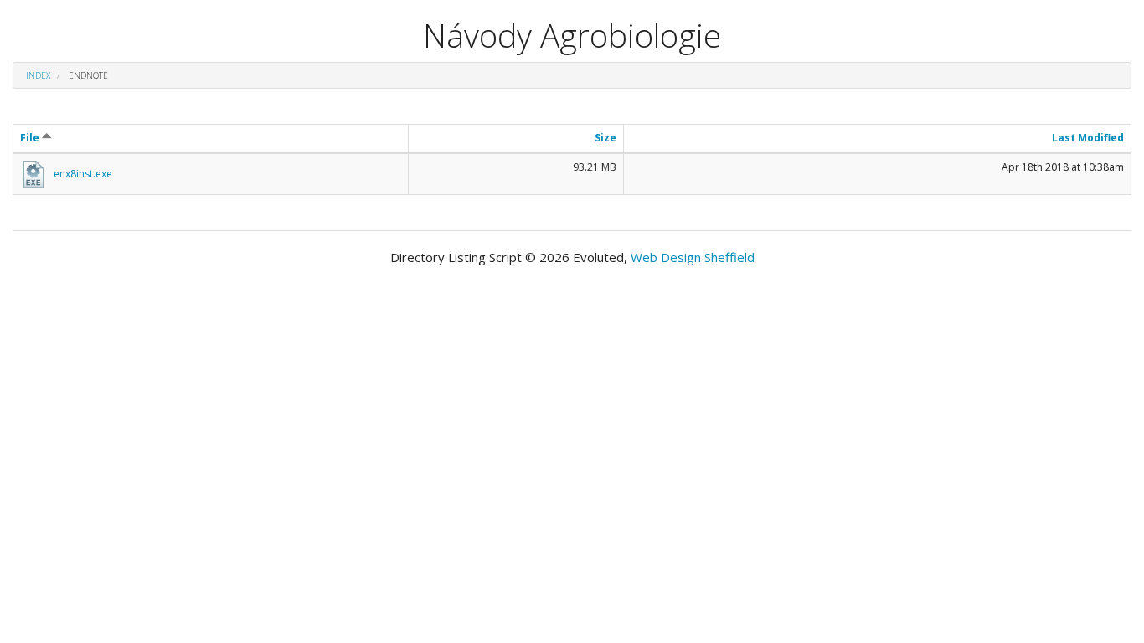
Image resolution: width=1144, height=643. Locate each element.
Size (605, 138)
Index (38, 75)
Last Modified (1088, 138)
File (31, 138)
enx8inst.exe (83, 174)
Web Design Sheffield (693, 257)
